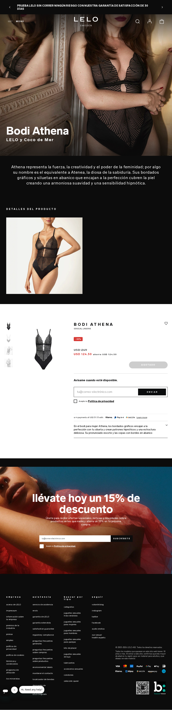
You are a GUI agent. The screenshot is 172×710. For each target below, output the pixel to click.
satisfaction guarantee (43, 629)
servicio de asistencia (43, 604)
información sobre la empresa (15, 618)
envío (35, 610)
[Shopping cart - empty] (161, 21)
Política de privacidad (101, 401)
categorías (69, 607)
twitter (95, 617)
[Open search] (137, 21)
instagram (97, 610)
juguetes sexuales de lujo (72, 655)
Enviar (152, 392)
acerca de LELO (13, 604)
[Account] (149, 21)
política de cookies (15, 655)
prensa (9, 634)
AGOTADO (148, 365)
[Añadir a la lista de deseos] (166, 323)
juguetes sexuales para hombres (72, 631)
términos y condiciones (12, 662)
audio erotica (98, 629)
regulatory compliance (43, 635)
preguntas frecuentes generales (43, 642)
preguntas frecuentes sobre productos (43, 659)
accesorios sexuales (73, 669)
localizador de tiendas (43, 679)
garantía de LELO (41, 617)
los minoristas (13, 678)
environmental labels (42, 667)
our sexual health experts (98, 636)
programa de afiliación (12, 671)
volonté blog (98, 604)
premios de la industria (12, 626)
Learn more (142, 417)
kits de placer (70, 648)
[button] (9, 7)
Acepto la (61, 546)
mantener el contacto (43, 673)
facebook (96, 623)
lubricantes (69, 663)
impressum (11, 610)
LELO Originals (40, 694)
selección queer (71, 681)
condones (68, 675)
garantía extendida (42, 623)
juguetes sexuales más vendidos (72, 614)
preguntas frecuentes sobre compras (43, 651)
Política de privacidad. (65, 546)
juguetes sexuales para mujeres (72, 623)
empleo (9, 640)
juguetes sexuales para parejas (72, 640)
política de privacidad (11, 647)
